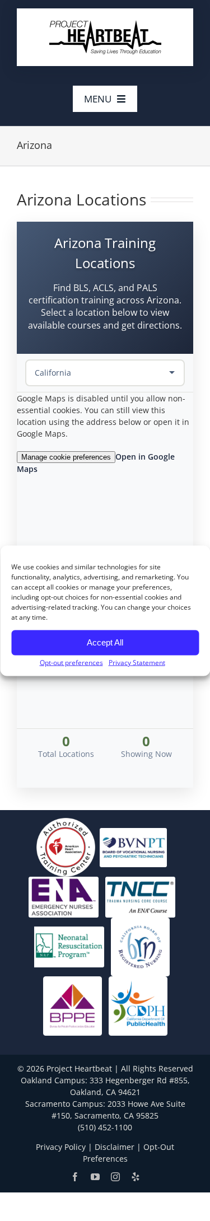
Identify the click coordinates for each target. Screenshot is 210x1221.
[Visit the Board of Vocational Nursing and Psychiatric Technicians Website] (133, 846)
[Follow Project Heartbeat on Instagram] (115, 1176)
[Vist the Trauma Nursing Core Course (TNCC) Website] (140, 896)
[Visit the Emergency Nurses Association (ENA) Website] (64, 896)
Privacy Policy (61, 1147)
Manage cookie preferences (66, 457)
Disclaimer (114, 1147)
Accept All (105, 642)
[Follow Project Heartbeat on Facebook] (75, 1176)
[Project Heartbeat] (105, 23)
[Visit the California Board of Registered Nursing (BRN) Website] (140, 946)
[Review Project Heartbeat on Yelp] (135, 1176)
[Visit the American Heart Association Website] (65, 846)
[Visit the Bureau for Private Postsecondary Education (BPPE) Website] (72, 1005)
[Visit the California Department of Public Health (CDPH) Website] (138, 1005)
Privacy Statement (137, 662)
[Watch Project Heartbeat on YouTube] (95, 1176)
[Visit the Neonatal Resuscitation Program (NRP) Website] (69, 946)
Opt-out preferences (71, 662)
